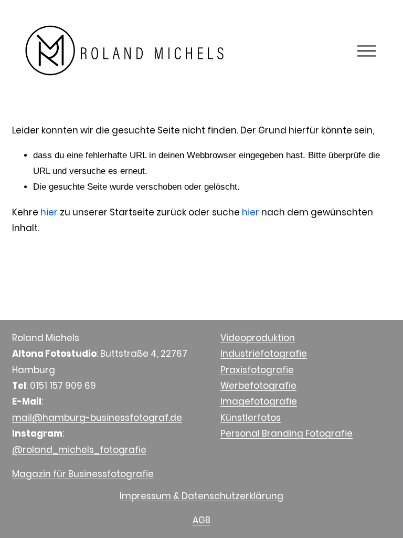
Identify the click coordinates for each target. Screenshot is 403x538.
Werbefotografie (258, 385)
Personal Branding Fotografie (286, 433)
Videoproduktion (257, 338)
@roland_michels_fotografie (79, 449)
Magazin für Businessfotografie (83, 474)
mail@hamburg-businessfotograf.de (97, 417)
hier (49, 212)
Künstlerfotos (250, 417)
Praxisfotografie (257, 370)
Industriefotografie (263, 353)
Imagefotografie (258, 401)
